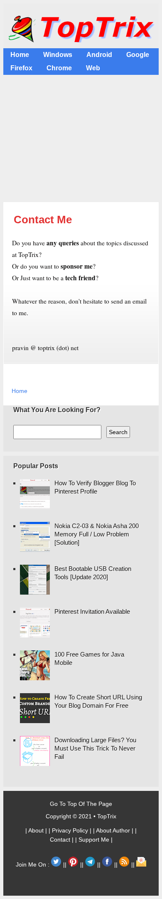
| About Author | (114, 830)
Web (93, 68)
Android (99, 54)
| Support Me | (94, 839)
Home (19, 54)
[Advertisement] (81, 140)
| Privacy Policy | (71, 830)
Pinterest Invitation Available (92, 611)
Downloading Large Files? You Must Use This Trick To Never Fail (95, 748)
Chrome (59, 68)
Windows (57, 54)
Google (137, 54)
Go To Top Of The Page (81, 803)
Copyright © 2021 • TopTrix (81, 816)
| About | (37, 830)
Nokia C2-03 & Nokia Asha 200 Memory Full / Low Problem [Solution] (96, 534)
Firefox (21, 68)
